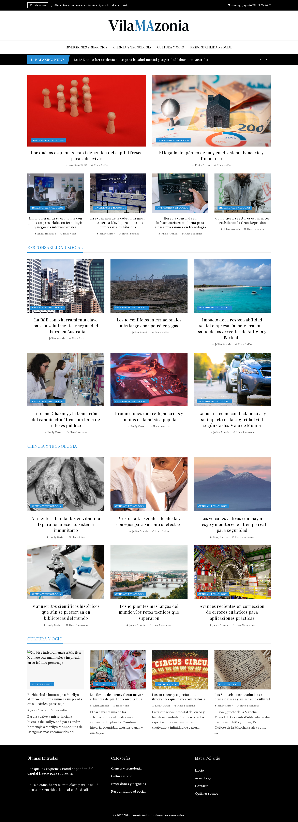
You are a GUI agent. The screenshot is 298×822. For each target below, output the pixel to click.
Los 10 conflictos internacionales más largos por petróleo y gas (149, 322)
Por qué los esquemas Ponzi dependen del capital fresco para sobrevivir (87, 155)
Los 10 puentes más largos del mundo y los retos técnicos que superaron (149, 612)
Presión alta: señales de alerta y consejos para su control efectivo (149, 521)
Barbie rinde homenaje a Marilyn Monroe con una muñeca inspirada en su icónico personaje (54, 699)
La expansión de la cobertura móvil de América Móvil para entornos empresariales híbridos (118, 222)
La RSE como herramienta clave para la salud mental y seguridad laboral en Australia (65, 325)
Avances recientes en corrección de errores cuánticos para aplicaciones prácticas (232, 612)
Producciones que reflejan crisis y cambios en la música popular (149, 416)
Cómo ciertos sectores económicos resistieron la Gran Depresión (242, 220)
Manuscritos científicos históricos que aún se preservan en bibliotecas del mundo (66, 612)
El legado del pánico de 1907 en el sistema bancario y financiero (211, 155)
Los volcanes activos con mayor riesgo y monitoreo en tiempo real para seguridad (232, 524)
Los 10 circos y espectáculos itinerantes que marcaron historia (178, 696)
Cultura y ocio (42, 684)
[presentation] (51, 4)
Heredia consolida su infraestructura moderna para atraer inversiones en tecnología (180, 222)
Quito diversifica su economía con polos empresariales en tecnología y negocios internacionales (55, 222)
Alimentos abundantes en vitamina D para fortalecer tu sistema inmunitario (92, 5)
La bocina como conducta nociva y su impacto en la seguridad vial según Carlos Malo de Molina (232, 419)
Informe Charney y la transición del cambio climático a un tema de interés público (66, 419)
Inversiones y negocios (48, 140)
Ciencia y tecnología (46, 506)
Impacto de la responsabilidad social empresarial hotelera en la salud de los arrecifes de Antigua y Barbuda (232, 328)
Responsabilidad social (48, 307)
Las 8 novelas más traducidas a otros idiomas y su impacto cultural (242, 696)
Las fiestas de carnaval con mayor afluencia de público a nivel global (117, 696)
